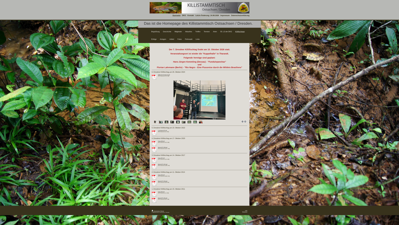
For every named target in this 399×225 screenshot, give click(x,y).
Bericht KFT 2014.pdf (162, 181)
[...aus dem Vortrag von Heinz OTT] (189, 122)
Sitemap (162, 211)
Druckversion (157, 211)
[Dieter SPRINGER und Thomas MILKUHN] (161, 122)
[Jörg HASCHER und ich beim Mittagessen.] (201, 122)
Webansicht (244, 211)
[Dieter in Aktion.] (172, 122)
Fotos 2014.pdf (161, 174)
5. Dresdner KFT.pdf (162, 130)
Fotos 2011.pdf (161, 191)
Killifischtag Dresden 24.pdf (164, 74)
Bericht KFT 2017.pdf (162, 164)
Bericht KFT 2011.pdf (162, 198)
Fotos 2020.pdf (161, 141)
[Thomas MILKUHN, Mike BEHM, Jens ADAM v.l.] (155, 122)
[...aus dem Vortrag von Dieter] (199, 99)
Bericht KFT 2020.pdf (162, 147)
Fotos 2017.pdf (161, 158)
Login (246, 210)
